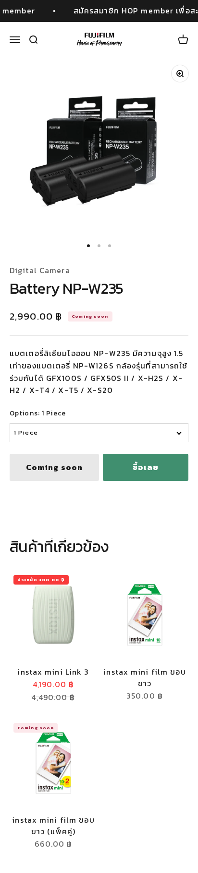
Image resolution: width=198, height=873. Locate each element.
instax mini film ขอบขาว (144, 677)
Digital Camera (40, 270)
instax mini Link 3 (53, 672)
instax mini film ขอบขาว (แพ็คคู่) (53, 825)
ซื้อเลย (146, 467)
